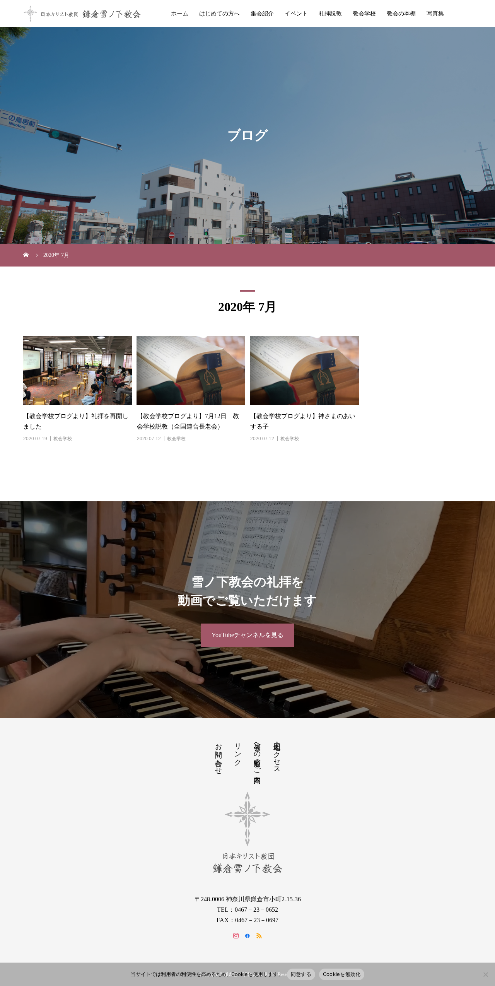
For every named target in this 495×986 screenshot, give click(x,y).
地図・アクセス (277, 754)
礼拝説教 (330, 13)
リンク (238, 750)
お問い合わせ (218, 754)
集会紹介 (262, 13)
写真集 (435, 13)
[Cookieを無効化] (485, 974)
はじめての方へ (219, 13)
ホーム (179, 13)
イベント (296, 13)
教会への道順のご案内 (257, 754)
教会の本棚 (401, 13)
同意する (301, 974)
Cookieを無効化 (342, 974)
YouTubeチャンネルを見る (247, 635)
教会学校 (364, 13)
